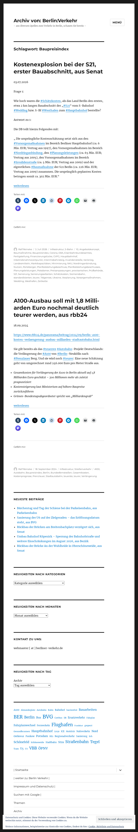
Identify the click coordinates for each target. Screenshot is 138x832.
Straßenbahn (77, 741)
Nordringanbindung (84, 263)
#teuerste (49, 349)
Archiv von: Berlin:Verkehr (45, 20)
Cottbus (58, 717)
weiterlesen (21, 185)
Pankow (30, 736)
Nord (95, 731)
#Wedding (21, 110)
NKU (69, 263)
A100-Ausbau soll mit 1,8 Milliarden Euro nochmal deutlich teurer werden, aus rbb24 (56, 307)
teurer (36, 277)
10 (77, 249)
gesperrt (88, 725)
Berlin (46, 472)
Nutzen (18, 267)
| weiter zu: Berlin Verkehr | (31, 778)
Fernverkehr (43, 725)
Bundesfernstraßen (61, 472)
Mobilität (70, 731)
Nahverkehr (83, 731)
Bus (38, 717)
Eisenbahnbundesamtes (78, 252)
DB (65, 718)
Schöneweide (37, 742)
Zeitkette (43, 281)
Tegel (95, 742)
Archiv (18, 680)
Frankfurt (78, 726)
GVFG (56, 256)
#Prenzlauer (22, 358)
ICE (62, 731)
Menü (117, 22)
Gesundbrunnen (22, 731)
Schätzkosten (61, 274)
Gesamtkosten (81, 472)
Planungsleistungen (25, 270)
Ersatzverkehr (76, 717)
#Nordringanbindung (28, 152)
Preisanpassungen (60, 270)
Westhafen (31, 281)
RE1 (51, 736)
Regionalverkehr (65, 736)
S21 (15, 274)
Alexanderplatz (28, 710)
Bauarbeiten (88, 710)
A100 (97, 469)
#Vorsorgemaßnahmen (29, 143)
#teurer (68, 358)
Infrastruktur (57, 249)
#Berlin (62, 353)
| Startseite (21, 770)
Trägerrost (46, 277)
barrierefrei (71, 710)
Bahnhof (60, 709)
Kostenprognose (23, 476)
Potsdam (42, 736)
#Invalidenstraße (25, 162)
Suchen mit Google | (27, 794)
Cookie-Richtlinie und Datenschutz (106, 826)
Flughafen (62, 724)
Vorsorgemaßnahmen (88, 277)
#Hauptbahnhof (76, 110)
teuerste (68, 476)
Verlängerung (89, 476)
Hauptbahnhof (69, 256)
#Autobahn (64, 349)
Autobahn (19, 472)
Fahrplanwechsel (24, 725)
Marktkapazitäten (41, 263)
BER (18, 717)
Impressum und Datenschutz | (34, 786)
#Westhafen (50, 110)
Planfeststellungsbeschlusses (84, 267)
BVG (48, 717)
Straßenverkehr (82, 469)
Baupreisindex (40, 252)
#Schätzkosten (50, 101)
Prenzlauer (39, 476)
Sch (90, 736)
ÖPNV (43, 748)
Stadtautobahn (54, 476)
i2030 (56, 731)
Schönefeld (21, 742)
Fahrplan (91, 718)
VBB (33, 748)
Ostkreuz (19, 736)
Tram (16, 749)
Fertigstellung (21, 256)
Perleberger (29, 267)
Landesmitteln (22, 263)
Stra (61, 742)
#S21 (66, 105)
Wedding (19, 281)
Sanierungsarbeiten (42, 274)
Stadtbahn (51, 742)
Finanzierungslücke (41, 256)
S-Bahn (69, 249)
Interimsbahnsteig (54, 260)
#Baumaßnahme (42, 167)
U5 (22, 748)
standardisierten (23, 277)
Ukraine (57, 277)
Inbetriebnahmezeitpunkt (28, 260)
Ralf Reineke (25, 249)
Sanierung (24, 274)
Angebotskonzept (89, 249)
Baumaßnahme (22, 252)
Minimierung (59, 263)
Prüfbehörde (96, 270)
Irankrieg (88, 260)
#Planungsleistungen (64, 152)
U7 (26, 748)
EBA (61, 252)
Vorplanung (68, 277)
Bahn (50, 710)
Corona (54, 252)
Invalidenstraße (73, 260)
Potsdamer (43, 270)
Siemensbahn (77, 274)
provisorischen (80, 270)
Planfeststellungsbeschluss (52, 267)
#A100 (46, 353)
